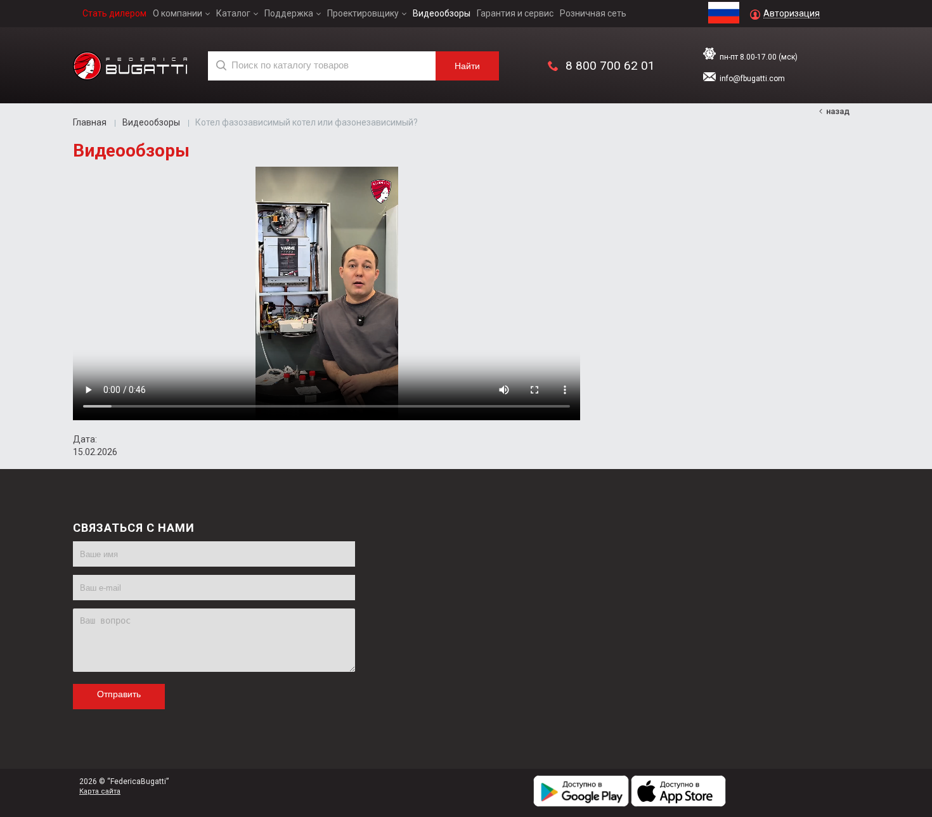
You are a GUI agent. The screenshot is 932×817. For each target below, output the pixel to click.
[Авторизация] (925, 6)
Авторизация (791, 13)
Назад (838, 111)
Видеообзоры (151, 122)
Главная (90, 122)
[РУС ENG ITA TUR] (723, 8)
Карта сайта (99, 791)
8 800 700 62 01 (610, 65)
